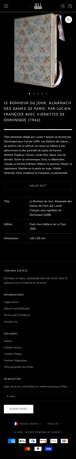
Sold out (38, 186)
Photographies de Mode (18, 367)
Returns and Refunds (17, 308)
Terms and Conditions (17, 315)
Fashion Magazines (15, 360)
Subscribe (19, 409)
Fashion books (13, 347)
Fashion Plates (13, 354)
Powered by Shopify (48, 432)
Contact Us (10, 322)
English (53, 423)
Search (8, 341)
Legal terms (11, 302)
